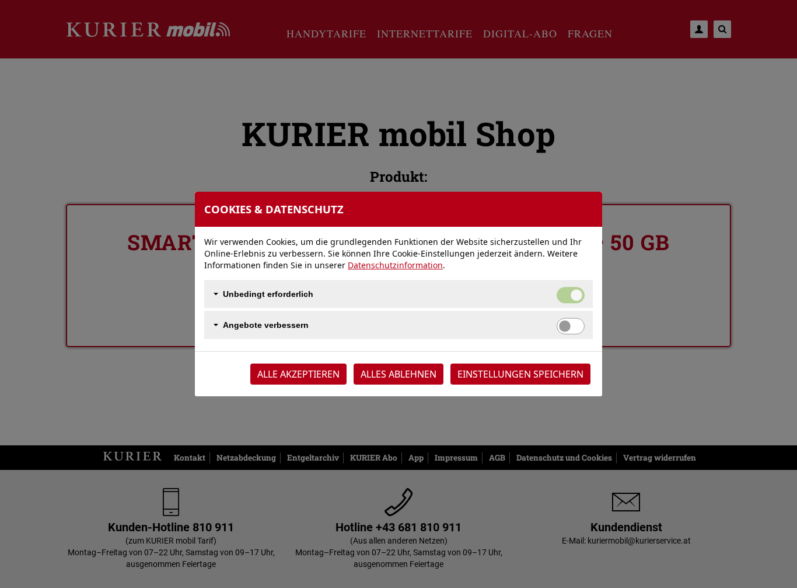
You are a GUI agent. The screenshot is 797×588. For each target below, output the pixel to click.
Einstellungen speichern (520, 374)
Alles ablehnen (398, 374)
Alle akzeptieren (298, 374)
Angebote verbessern (266, 325)
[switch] (571, 326)
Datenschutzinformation (395, 265)
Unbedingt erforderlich (268, 294)
